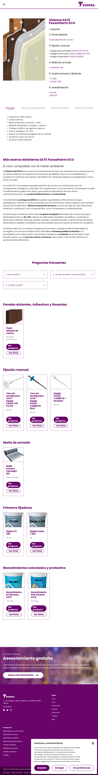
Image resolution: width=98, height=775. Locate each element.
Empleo (54, 716)
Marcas (54, 709)
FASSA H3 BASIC (76, 56)
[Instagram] (11, 710)
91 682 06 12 (7, 707)
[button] (93, 743)
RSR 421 (53, 95)
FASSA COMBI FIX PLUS (79, 53)
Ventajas (10, 108)
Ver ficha (13, 352)
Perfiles (6, 755)
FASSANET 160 (56, 67)
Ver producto (13, 347)
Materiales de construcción (13, 731)
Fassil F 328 (55, 81)
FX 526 (53, 78)
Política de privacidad (30, 772)
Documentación (60, 108)
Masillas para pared (10, 748)
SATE (53, 702)
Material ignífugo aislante (12, 741)
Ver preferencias (82, 767)
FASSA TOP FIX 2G (80, 50)
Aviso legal (6, 772)
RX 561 (53, 92)
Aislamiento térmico (10, 734)
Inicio (54, 699)
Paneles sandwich (9, 752)
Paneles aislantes (9, 745)
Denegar (59, 767)
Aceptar (41, 767)
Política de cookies (16, 772)
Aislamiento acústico (11, 738)
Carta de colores (84, 108)
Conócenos (56, 706)
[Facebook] (4, 710)
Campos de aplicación (33, 108)
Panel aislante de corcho (61, 39)
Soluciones (56, 712)
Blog (53, 719)
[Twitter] (7, 710)
